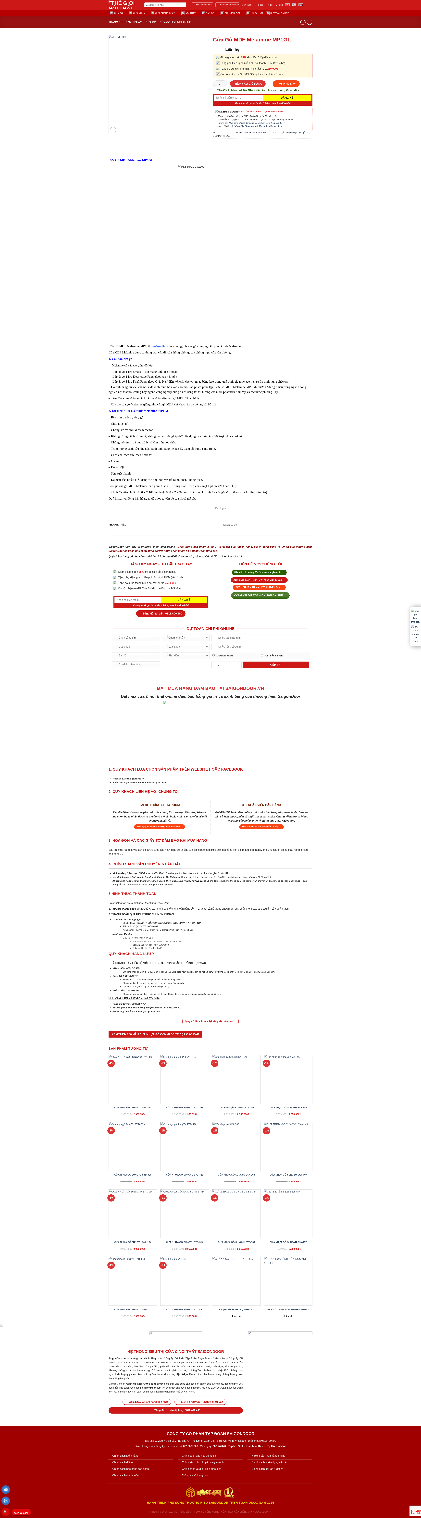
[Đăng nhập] (297, 13)
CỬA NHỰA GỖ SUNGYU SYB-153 (132, 1309)
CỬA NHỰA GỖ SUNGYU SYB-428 (184, 1174)
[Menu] (310, 13)
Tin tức (259, 5)
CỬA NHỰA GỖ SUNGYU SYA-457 (288, 1242)
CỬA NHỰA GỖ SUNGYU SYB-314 (184, 1242)
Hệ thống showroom (229, 4)
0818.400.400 (21, 1512)
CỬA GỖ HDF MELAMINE (175, 22)
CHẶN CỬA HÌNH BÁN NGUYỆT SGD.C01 (288, 1309)
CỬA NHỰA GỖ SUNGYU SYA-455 (184, 1309)
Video (270, 5)
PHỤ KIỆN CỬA (232, 13)
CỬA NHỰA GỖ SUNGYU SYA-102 (184, 1107)
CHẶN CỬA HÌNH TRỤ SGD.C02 (236, 1309)
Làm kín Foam (224, 655)
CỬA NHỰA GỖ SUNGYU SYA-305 (288, 1107)
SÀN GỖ (210, 13)
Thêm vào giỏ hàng (247, 83)
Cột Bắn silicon (274, 655)
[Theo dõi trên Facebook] (306, 4)
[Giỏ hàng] (304, 13)
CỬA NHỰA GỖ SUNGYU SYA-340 (132, 1107)
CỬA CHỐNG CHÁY (165, 13)
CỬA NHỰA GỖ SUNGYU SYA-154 (132, 1242)
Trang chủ (116, 22)
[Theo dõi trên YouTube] (310, 4)
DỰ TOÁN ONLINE (279, 13)
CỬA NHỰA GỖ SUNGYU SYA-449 (288, 1174)
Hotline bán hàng (204, 4)
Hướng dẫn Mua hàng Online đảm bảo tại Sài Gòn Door (251, 123)
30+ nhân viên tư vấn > (270, 126)
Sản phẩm (135, 22)
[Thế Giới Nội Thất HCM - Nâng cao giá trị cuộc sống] (124, 5)
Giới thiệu (246, 5)
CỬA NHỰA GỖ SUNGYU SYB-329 (132, 1174)
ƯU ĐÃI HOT (257, 13)
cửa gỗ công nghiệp (287, 132)
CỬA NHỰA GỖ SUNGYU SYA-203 (236, 1174)
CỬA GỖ (118, 13)
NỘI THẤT (191, 13)
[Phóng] (113, 130)
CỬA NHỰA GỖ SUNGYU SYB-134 (236, 1242)
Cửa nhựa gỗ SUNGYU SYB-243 (236, 1107)
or (167, 346)
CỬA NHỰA (139, 13)
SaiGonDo (158, 346)
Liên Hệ (279, 5)
